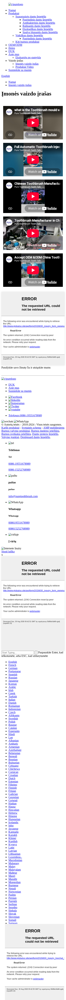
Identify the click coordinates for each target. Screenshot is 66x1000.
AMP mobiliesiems (53, 427)
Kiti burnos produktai (27, 41)
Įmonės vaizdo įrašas (27, 63)
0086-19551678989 (19, 463)
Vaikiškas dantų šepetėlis (29, 35)
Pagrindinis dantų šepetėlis (37, 19)
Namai (12, 10)
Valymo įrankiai (10, 437)
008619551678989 (19, 522)
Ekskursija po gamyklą (28, 57)
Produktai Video (24, 66)
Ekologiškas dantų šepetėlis (38, 29)
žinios (11, 48)
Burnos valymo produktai (15, 430)
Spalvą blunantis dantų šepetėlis (40, 32)
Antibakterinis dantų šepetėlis (39, 22)
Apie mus (13, 54)
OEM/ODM (15, 44)
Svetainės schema (31, 427)
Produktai (13, 13)
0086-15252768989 (19, 469)
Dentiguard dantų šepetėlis (35, 437)
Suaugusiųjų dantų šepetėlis (30, 16)
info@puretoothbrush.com (23, 496)
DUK (11, 51)
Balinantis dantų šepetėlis (37, 25)
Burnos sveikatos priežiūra (16, 433)
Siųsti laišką (8, 551)
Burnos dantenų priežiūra (45, 430)
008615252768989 (19, 528)
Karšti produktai (10, 427)
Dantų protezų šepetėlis (45, 433)
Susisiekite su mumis (20, 70)
